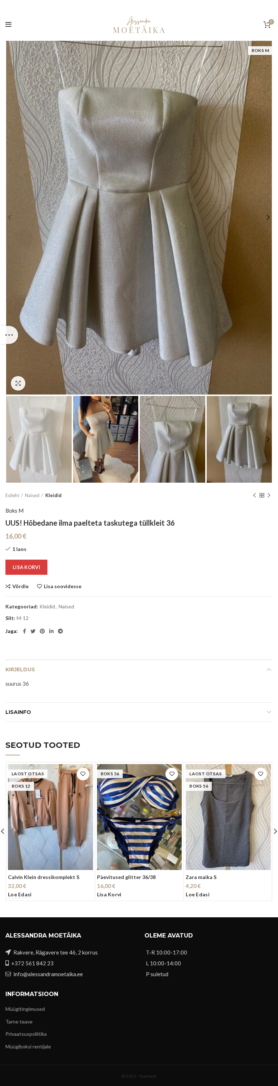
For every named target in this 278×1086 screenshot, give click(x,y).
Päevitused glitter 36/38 (126, 877)
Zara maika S (201, 877)
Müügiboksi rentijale (28, 1046)
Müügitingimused (25, 1009)
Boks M (14, 510)
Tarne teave (19, 1021)
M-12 (23, 618)
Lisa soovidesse (62, 586)
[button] (109, 894)
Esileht (12, 495)
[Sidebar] (9, 335)
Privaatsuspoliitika (26, 1034)
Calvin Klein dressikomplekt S (43, 877)
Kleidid (53, 495)
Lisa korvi (26, 567)
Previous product (254, 495)
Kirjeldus (20, 669)
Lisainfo (18, 712)
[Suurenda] (18, 383)
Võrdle (20, 586)
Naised (32, 495)
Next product (269, 495)
